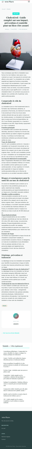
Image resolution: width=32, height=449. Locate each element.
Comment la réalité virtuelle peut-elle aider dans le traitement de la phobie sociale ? (15, 389)
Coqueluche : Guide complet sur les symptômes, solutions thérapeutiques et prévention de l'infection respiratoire (14, 376)
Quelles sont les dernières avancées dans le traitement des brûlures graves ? (15, 394)
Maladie (8, 9)
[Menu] (28, 1)
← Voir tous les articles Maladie (10, 333)
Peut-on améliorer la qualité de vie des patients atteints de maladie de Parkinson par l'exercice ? (15, 365)
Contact (4, 439)
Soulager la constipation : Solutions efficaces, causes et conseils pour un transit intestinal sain (15, 383)
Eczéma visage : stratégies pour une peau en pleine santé (15, 371)
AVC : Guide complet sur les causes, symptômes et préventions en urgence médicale (13, 400)
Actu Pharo (8, 1)
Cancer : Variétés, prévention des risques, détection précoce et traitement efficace (14, 359)
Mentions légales (6, 436)
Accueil (3, 9)
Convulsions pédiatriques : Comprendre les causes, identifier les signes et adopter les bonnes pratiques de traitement (15, 353)
